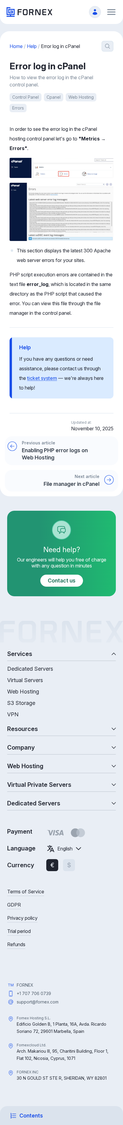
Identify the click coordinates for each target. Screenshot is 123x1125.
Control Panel (25, 97)
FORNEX (25, 985)
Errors (18, 107)
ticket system (42, 378)
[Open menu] (111, 12)
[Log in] (95, 12)
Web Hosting (81, 97)
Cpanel (54, 97)
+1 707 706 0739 (34, 993)
